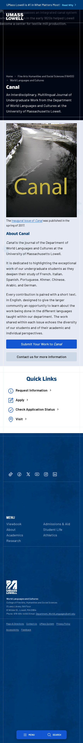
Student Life (52, 529)
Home (9, 76)
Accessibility (12, 629)
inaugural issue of (27, 220)
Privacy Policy (63, 623)
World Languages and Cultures (27, 80)
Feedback (26, 629)
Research (13, 540)
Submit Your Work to (41, 344)
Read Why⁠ (67, 5)
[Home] (14, 16)
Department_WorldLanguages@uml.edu (55, 613)
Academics (14, 535)
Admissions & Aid (56, 524)
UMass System (46, 623)
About (11, 529)
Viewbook (13, 524)
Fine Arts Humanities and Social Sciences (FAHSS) (46, 76)
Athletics (50, 535)
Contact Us (31, 623)
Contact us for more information (41, 357)
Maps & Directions (15, 623)
